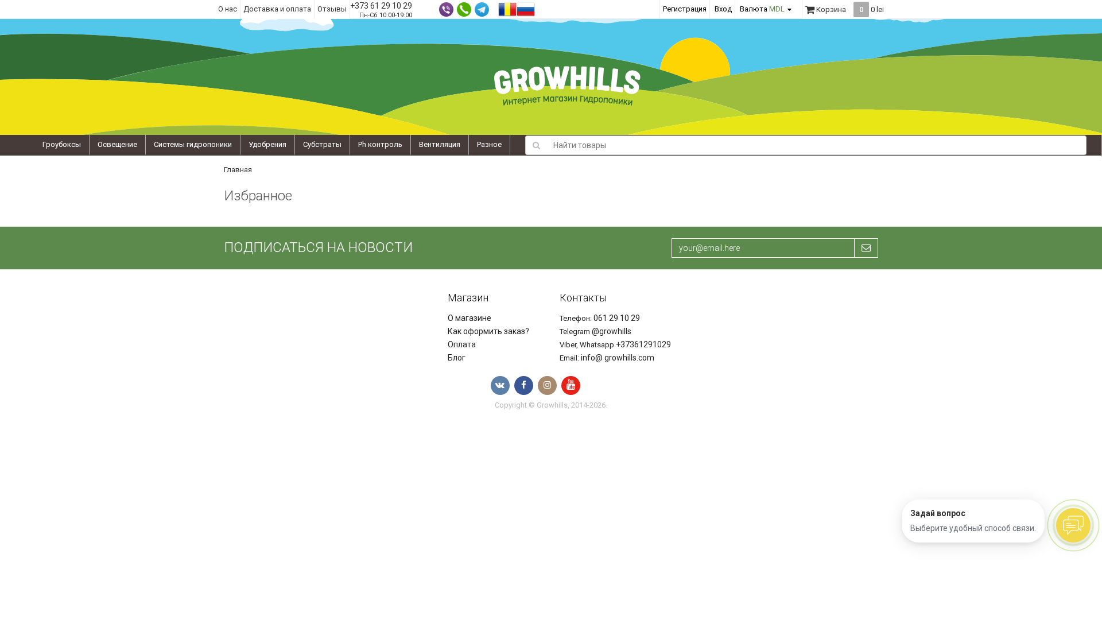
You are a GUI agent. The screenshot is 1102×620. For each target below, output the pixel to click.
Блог (456, 357)
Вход (723, 9)
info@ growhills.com (617, 357)
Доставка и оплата (277, 9)
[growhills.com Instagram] (547, 385)
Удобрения (267, 144)
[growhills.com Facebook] (523, 385)
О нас (227, 9)
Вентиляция (439, 144)
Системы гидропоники (193, 144)
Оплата (462, 344)
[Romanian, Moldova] (507, 8)
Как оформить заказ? (488, 331)
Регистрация (685, 9)
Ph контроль (380, 144)
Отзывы (332, 9)
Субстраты (322, 144)
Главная (238, 169)
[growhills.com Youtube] (570, 385)
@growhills (611, 331)
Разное (489, 144)
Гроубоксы (61, 144)
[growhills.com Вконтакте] (500, 385)
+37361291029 (643, 344)
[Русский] (526, 8)
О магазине (469, 318)
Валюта (762, 9)
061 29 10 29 (616, 318)
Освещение (117, 144)
